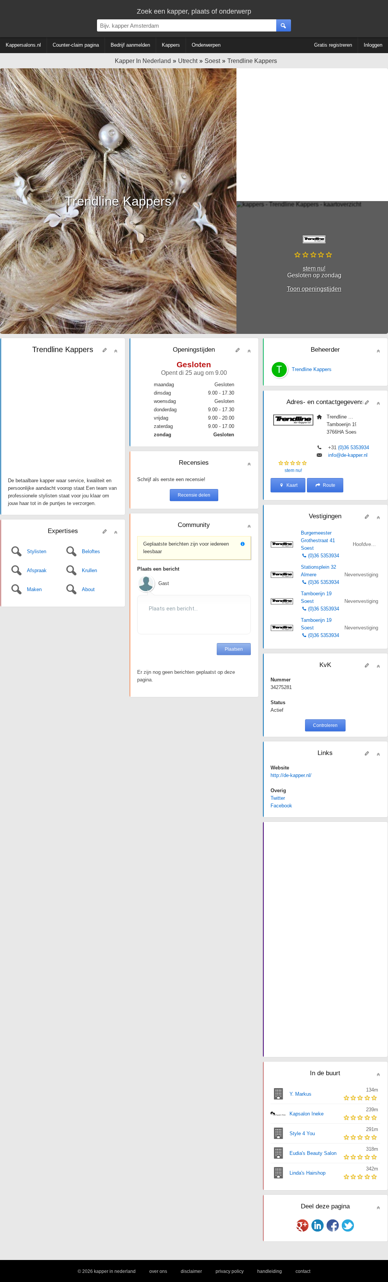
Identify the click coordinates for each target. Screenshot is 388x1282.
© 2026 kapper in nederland (107, 1271)
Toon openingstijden (314, 289)
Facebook (281, 806)
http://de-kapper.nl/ (291, 775)
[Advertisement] (312, 135)
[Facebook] (333, 1225)
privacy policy (230, 1271)
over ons (158, 1271)
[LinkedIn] (317, 1225)
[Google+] (302, 1225)
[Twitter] (348, 1225)
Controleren (325, 725)
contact (303, 1271)
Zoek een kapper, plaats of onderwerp (194, 11)
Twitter (278, 798)
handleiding (269, 1271)
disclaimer (191, 1271)
